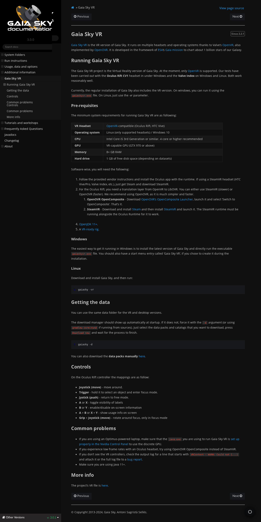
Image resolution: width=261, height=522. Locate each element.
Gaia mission (174, 50)
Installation (12, 58)
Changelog (11, 140)
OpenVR (227, 45)
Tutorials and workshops (21, 123)
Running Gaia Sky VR (21, 93)
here (142, 356)
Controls (12, 105)
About (8, 146)
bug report (134, 459)
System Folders (14, 63)
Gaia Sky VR (12, 87)
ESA (160, 50)
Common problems (20, 111)
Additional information (19, 81)
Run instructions (15, 69)
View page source (231, 8)
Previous (82, 16)
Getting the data (18, 99)
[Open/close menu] (2, 58)
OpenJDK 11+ (88, 224)
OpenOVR (101, 50)
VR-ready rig (90, 229)
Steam (136, 209)
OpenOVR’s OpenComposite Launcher (167, 199)
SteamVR (170, 209)
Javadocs (10, 135)
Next (236, 16)
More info (13, 117)
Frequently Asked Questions (23, 129)
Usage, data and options (21, 75)
